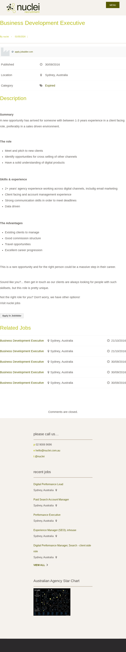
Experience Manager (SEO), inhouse (54, 530)
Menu (113, 5)
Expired (50, 85)
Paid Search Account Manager (51, 499)
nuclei (6, 36)
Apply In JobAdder (11, 315)
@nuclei (40, 456)
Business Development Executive (22, 340)
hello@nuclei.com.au (48, 450)
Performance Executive (47, 514)
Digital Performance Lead (48, 484)
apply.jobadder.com (24, 52)
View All (39, 565)
